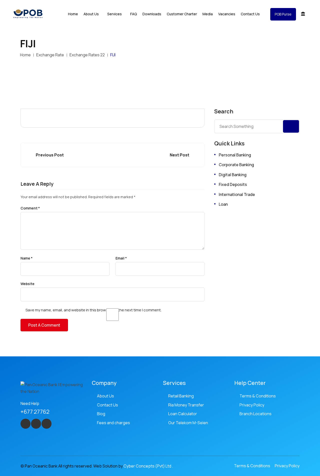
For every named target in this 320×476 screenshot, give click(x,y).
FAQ (133, 14)
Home (73, 14)
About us (91, 14)
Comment (30, 208)
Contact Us (250, 14)
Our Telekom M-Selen (188, 422)
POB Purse (283, 14)
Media (207, 14)
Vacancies (226, 14)
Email (121, 258)
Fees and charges (113, 422)
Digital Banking (232, 174)
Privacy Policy (252, 405)
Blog (101, 413)
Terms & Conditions (258, 396)
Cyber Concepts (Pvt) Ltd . (148, 466)
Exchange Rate (50, 55)
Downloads (151, 14)
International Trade (237, 194)
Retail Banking (181, 396)
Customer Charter (182, 14)
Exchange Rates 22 (87, 55)
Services (114, 14)
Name (26, 258)
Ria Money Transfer (186, 405)
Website (27, 284)
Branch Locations (256, 413)
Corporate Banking (236, 164)
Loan (223, 204)
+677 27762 (35, 411)
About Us (105, 396)
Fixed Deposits (233, 184)
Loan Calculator (182, 413)
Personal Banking (235, 155)
